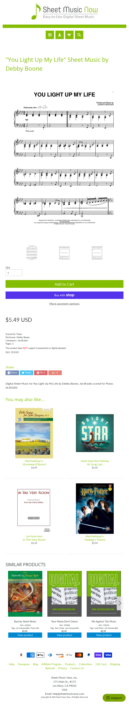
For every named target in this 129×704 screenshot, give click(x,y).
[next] (120, 603)
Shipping (115, 664)
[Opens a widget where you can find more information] (114, 698)
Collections (85, 664)
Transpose (24, 664)
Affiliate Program (51, 664)
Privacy (62, 668)
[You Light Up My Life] (32, 253)
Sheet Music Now (63, 697)
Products (70, 664)
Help (11, 664)
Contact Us (77, 668)
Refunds (50, 668)
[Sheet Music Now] (64, 11)
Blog (35, 664)
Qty (8, 267)
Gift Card (101, 664)
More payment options (64, 303)
